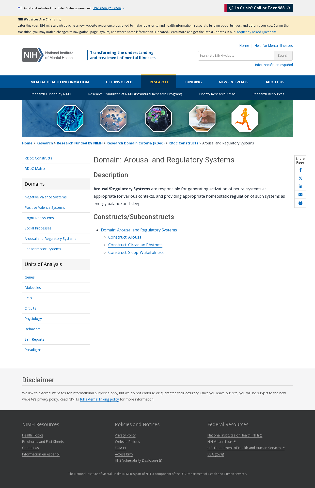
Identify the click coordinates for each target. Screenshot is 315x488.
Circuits (30, 308)
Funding (193, 81)
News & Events (234, 81)
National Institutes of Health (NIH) (233, 435)
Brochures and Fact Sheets (43, 441)
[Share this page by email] (300, 195)
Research (159, 81)
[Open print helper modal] (300, 203)
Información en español (274, 64)
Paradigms (33, 349)
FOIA (119, 447)
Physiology (33, 318)
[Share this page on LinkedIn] (300, 186)
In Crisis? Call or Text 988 (259, 8)
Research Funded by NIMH (51, 94)
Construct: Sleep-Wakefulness (136, 252)
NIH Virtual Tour (220, 441)
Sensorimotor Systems (43, 248)
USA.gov (214, 454)
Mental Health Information (60, 81)
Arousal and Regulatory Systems (50, 238)
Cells (28, 298)
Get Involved (119, 81)
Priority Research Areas (217, 94)
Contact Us (30, 447)
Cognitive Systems (39, 217)
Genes (30, 277)
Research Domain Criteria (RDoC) (136, 143)
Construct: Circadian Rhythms (135, 244)
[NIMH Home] (47, 54)
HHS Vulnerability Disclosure (137, 460)
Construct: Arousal (125, 237)
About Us (275, 81)
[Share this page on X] (300, 178)
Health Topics (32, 435)
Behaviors (33, 329)
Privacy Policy (125, 435)
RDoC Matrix (35, 168)
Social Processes (38, 228)
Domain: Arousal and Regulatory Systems (139, 230)
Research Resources (268, 94)
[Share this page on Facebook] (300, 170)
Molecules (33, 287)
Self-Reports (34, 339)
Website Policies (127, 441)
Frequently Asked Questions (256, 32)
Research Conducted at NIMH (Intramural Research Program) (135, 94)
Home (244, 45)
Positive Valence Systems (45, 207)
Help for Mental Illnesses (274, 45)
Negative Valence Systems (46, 197)
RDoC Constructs (183, 143)
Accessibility (124, 454)
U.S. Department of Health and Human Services (244, 447)
